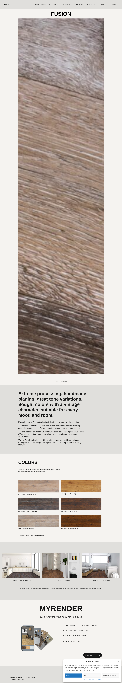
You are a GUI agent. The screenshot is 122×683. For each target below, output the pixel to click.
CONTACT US (103, 4)
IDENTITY (79, 4)
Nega (85, 675)
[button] (118, 662)
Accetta (68, 675)
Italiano (114, 4)
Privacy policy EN (96, 679)
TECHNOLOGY (54, 4)
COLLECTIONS (40, 4)
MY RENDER (90, 4)
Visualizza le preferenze (109, 675)
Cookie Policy (87, 679)
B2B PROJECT (68, 4)
